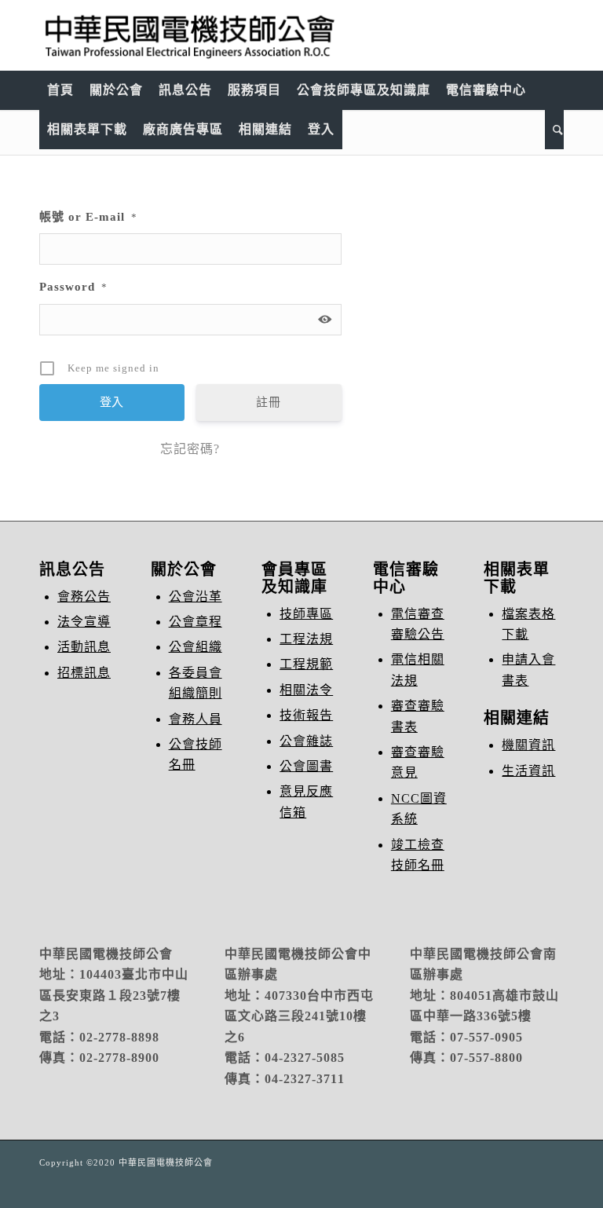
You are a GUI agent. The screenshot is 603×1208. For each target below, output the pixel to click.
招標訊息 (84, 672)
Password (73, 286)
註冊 (268, 402)
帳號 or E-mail (88, 216)
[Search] (554, 129)
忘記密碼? (190, 449)
